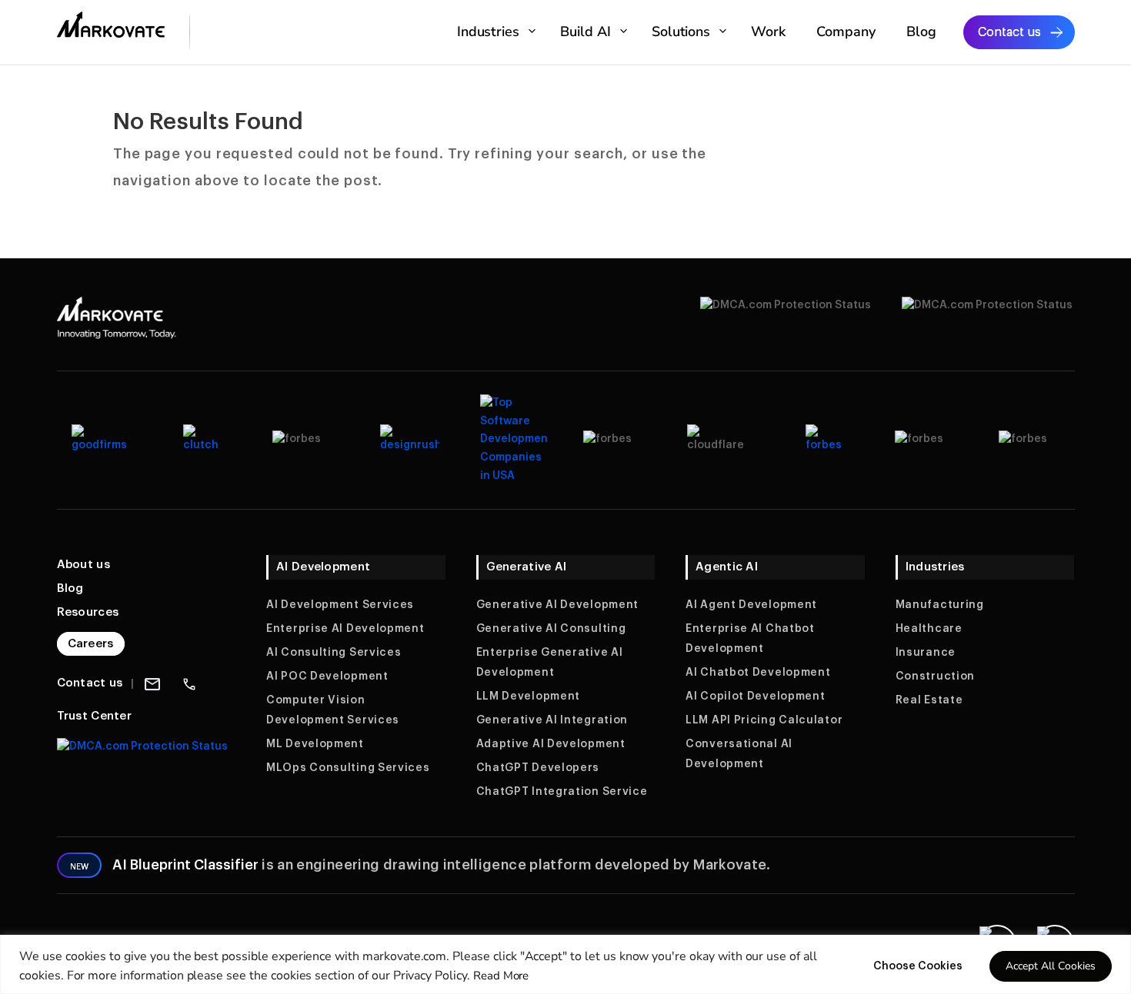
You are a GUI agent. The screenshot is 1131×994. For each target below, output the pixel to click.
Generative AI (526, 567)
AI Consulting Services (333, 652)
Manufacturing (940, 605)
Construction (935, 676)
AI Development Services (340, 605)
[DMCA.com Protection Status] (142, 746)
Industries (488, 31)
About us (83, 564)
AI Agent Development (751, 605)
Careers (91, 644)
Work (768, 31)
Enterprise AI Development (345, 628)
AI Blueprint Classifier (185, 865)
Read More (501, 975)
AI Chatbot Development (758, 672)
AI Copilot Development (755, 696)
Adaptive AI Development (551, 744)
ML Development (315, 744)
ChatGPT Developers (538, 768)
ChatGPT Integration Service (562, 791)
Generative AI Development (557, 605)
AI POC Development (327, 676)
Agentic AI (727, 567)
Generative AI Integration (552, 720)
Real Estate (929, 700)
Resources (88, 612)
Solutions (681, 31)
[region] (565, 964)
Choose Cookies (918, 966)
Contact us (1009, 32)
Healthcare (929, 628)
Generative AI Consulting (551, 628)
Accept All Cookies (1051, 966)
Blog (921, 31)
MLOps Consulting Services (348, 768)
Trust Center (94, 716)
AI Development (323, 567)
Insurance (926, 652)
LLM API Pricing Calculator (764, 720)
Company (846, 31)
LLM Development (528, 696)
